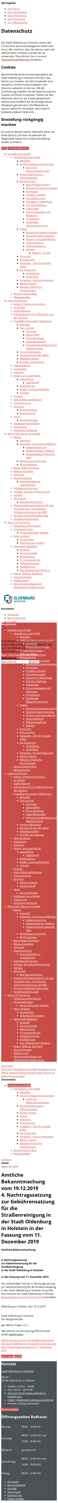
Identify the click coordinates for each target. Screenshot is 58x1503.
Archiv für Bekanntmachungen (37, 169)
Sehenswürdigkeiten (25, 546)
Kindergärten (27, 386)
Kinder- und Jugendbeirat (40, 239)
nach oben (7, 1356)
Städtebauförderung (26, 488)
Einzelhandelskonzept (26, 519)
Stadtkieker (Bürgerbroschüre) (37, 224)
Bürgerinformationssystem (42, 188)
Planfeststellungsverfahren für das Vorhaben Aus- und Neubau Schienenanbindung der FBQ (34, 509)
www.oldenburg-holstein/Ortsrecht (22, 1297)
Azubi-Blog (32, 277)
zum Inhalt (13, 9)
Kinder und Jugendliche (27, 375)
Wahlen (30, 249)
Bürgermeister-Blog (25, 294)
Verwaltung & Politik (19, 154)
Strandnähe (27, 539)
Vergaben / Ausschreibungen (37, 280)
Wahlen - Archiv (41, 253)
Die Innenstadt (28, 553)
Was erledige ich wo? (38, 184)
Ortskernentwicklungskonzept (31, 515)
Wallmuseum (27, 556)
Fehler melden (15, 1499)
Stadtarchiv (20, 427)
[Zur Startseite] (19, 606)
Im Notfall (19, 307)
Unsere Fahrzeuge (30, 352)
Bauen (17, 437)
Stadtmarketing (23, 478)
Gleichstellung (22, 365)
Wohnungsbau (28, 464)
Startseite (13, 614)
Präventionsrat (22, 403)
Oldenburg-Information (27, 526)
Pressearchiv (27, 259)
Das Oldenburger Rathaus (35, 570)
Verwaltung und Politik (27, 157)
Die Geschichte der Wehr (34, 355)
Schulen (24, 393)
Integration (20, 369)
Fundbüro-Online (36, 195)
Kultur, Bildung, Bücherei (28, 573)
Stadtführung (27, 567)
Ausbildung (32, 273)
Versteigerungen (35, 198)
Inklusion (19, 372)
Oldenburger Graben (32, 543)
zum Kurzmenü (16, 19)
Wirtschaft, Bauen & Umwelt (23, 433)
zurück (18, 1356)
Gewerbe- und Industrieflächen (38, 444)
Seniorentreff (27, 413)
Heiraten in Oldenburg (39, 201)
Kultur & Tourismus (18, 522)
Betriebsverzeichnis (31, 502)
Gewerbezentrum (36, 447)
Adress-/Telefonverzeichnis (29, 304)
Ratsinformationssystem (40, 236)
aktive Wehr (33, 335)
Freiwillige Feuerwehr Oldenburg (32, 321)
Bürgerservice (28, 181)
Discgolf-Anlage (29, 420)
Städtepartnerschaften (27, 423)
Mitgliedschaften (29, 358)
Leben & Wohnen (17, 300)
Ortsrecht (25, 256)
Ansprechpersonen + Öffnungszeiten (32, 176)
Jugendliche (26, 379)
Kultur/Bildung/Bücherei (28, 399)
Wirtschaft (20, 498)
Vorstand (31, 331)
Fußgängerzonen (29, 563)
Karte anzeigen (10, 1409)
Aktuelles (25, 161)
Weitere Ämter (28, 283)
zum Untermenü (17, 15)
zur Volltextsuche (17, 22)
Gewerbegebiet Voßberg (40, 451)
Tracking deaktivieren (18, 148)
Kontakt (12, 621)
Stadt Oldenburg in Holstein (17, 1371)
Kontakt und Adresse (32, 362)
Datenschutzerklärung (15, 59)
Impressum (14, 1492)
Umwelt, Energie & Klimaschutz (32, 492)
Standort (25, 440)
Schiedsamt (33, 219)
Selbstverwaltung (36, 246)
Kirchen (18, 396)
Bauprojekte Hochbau (26, 468)
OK (3, 148)
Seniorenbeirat (34, 242)
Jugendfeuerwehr (36, 341)
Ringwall (24, 550)
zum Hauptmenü (17, 12)
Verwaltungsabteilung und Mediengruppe (41, 346)
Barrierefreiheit (16, 618)
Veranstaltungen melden (34, 532)
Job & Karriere (28, 270)
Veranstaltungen (23, 529)
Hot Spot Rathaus (36, 205)
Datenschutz (14, 628)
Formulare (32, 191)
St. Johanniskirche (30, 560)
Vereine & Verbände (25, 430)
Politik (23, 229)
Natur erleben (22, 536)
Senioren (19, 406)
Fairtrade (19, 474)
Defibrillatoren (22, 311)
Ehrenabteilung (35, 338)
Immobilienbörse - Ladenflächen (30, 483)
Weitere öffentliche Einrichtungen (31, 288)
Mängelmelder (22, 297)
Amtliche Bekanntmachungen (37, 164)
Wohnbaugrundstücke (33, 461)
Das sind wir (27, 328)
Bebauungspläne (23, 471)
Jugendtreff (32, 382)
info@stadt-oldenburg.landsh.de (30, 1400)
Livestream (32, 208)
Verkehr (18, 495)
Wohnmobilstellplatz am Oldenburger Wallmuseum (29, 585)
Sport (17, 416)
